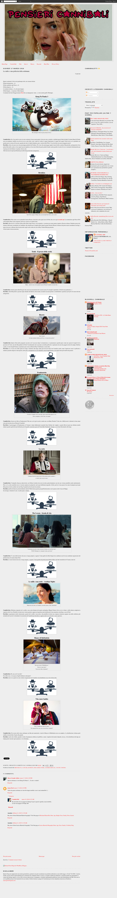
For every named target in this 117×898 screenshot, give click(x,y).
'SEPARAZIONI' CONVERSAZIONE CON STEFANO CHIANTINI (100, 369)
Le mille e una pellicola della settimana (16, 71)
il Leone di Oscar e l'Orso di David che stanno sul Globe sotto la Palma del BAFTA (98, 378)
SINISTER (96, 339)
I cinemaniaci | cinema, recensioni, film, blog (98, 366)
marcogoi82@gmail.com (9, 880)
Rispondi (10, 783)
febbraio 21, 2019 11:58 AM (20, 813)
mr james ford (39, 767)
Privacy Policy (55, 64)
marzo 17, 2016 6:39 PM (20, 788)
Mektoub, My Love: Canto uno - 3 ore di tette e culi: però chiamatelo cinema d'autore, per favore (101, 151)
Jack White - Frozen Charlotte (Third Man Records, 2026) (102, 356)
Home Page (4, 64)
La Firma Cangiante (92, 338)
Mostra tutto (111, 395)
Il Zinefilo (89, 325)
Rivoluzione (89, 391)
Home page (41, 856)
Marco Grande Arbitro (13, 778)
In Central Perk (91, 313)
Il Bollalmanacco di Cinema (94, 302)
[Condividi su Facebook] (51, 765)
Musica (32, 64)
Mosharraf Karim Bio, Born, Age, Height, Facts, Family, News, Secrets (57, 815)
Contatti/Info (13, 64)
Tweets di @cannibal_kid (91, 250)
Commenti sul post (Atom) (15, 860)
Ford (22, 93)
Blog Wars (46, 64)
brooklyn (18, 767)
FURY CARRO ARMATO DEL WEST (99, 118)
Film (20, 64)
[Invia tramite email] (46, 765)
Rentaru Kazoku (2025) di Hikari (101, 380)
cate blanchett (27, 767)
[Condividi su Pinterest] (52, 765)
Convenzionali (90, 349)
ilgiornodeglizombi (92, 332)
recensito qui (61, 219)
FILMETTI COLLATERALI (96, 162)
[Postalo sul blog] (47, 765)
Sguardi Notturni (91, 390)
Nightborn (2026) (98, 303)
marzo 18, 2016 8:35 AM (28, 799)
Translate (97, 107)
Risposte (11, 796)
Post (88, 92)
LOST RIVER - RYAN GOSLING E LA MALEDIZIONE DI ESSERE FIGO (99, 173)
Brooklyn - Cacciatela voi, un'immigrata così (101, 184)
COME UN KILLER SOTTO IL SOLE (97, 354)
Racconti (39, 64)
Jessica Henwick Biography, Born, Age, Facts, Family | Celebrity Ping (56, 825)
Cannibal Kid (15, 799)
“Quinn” (89, 350)
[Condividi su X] (49, 765)
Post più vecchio (76, 856)
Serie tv (26, 64)
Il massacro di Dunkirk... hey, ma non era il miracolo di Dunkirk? (100, 128)
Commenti (90, 95)
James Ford (11, 788)
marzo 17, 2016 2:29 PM (26, 778)
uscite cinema (61, 767)
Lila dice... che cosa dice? (96, 193)
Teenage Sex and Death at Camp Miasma (96, 333)
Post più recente (7, 856)
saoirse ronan (50, 767)
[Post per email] (43, 765)
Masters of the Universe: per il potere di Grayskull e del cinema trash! (99, 204)
